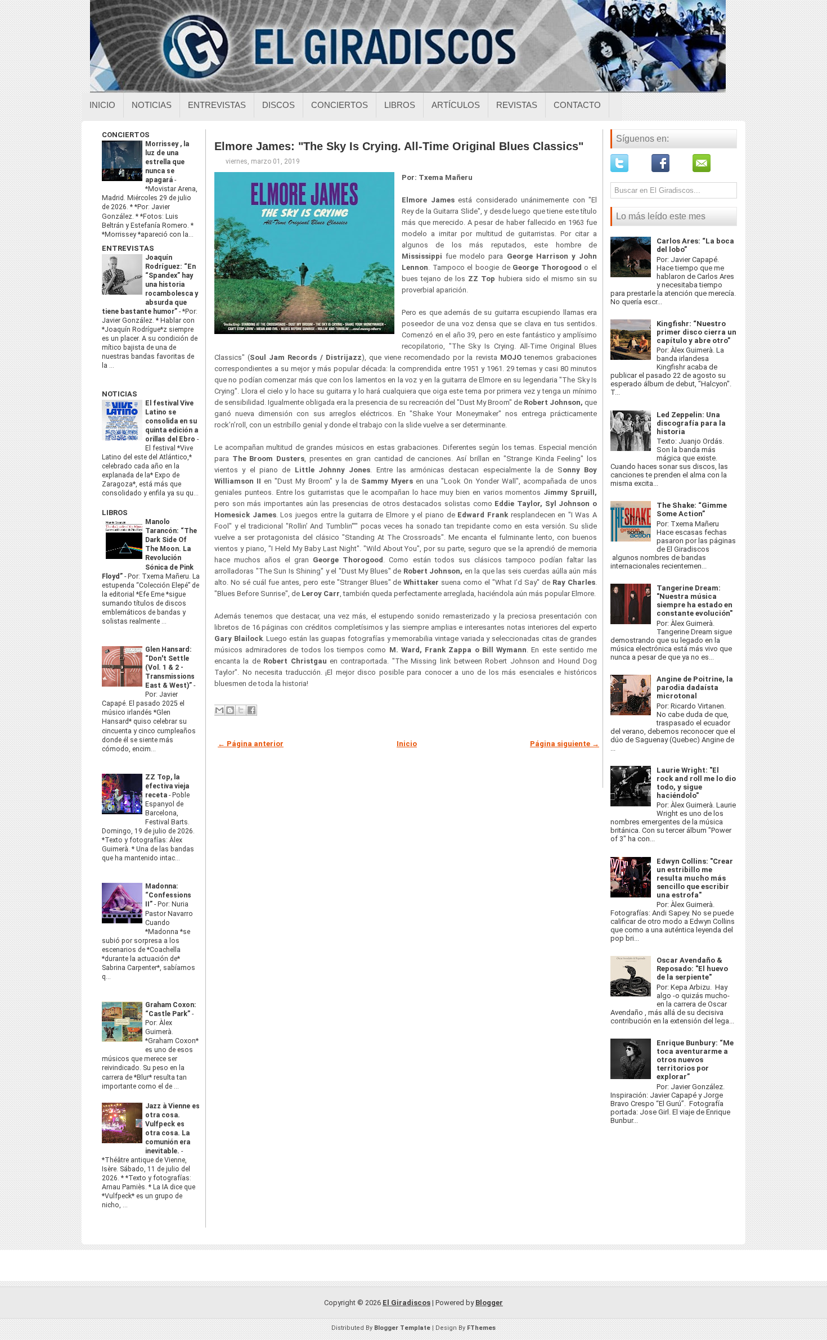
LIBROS (115, 512)
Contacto (577, 105)
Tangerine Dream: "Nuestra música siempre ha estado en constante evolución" (694, 600)
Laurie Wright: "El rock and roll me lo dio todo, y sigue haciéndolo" (696, 783)
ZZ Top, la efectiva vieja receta (167, 786)
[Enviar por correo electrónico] (219, 710)
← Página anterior (251, 743)
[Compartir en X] (240, 710)
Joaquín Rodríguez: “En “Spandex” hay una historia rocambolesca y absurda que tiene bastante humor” (150, 284)
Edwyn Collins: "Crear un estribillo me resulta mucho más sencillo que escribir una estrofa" (695, 878)
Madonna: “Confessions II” (168, 895)
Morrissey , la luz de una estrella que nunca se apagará (167, 162)
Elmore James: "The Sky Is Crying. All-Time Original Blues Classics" (398, 146)
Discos (278, 105)
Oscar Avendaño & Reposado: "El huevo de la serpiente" (692, 968)
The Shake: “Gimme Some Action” (692, 509)
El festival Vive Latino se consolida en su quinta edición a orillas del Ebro (171, 421)
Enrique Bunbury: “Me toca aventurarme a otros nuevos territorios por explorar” (695, 1060)
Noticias (152, 105)
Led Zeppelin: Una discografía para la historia (691, 423)
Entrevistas (217, 105)
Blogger (489, 1302)
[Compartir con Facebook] (251, 710)
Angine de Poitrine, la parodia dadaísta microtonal (695, 687)
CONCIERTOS (126, 134)
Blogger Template (402, 1328)
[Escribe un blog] (230, 710)
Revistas (516, 105)
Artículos (456, 105)
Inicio (102, 105)
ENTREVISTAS (128, 248)
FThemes (481, 1328)
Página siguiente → (564, 743)
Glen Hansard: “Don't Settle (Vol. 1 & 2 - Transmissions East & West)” (170, 667)
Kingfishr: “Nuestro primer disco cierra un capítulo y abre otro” (696, 332)
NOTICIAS (119, 394)
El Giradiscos (406, 1302)
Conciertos (339, 105)
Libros (399, 105)
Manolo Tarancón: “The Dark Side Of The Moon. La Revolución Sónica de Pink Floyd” (149, 549)
